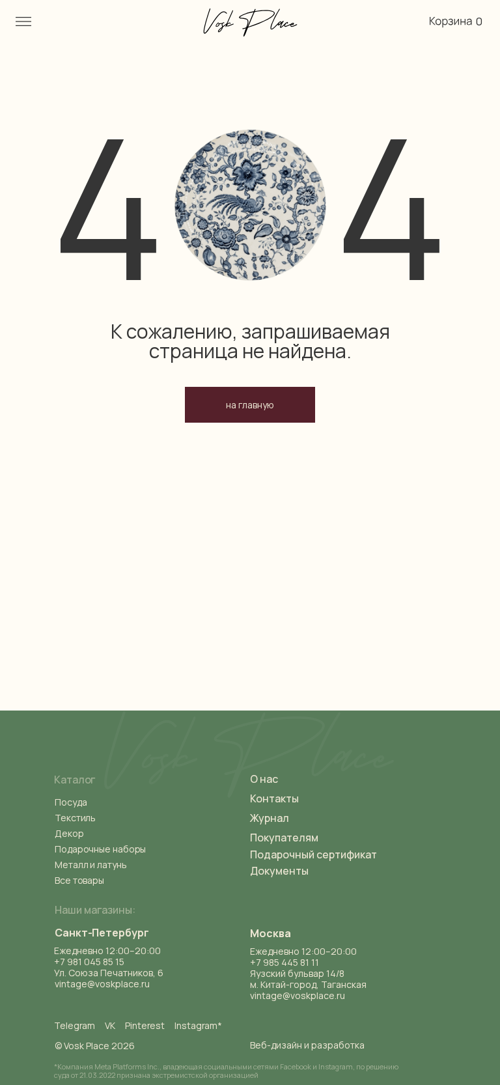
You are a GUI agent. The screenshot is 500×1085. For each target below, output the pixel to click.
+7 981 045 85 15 (89, 961)
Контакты (274, 798)
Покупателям (284, 837)
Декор (69, 833)
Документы (279, 871)
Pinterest (145, 1025)
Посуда (71, 802)
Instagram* (198, 1025)
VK (110, 1025)
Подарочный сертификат (313, 854)
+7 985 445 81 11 (284, 962)
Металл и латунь (91, 864)
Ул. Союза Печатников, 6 (108, 972)
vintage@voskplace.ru (297, 995)
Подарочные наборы (100, 849)
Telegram (74, 1025)
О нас (264, 779)
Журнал (269, 818)
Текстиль (75, 817)
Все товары (79, 880)
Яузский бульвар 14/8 (297, 973)
